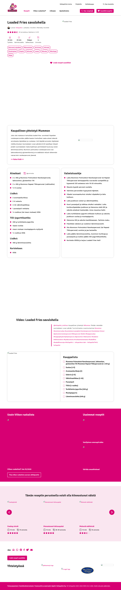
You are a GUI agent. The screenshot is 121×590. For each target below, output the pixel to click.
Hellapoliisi (19, 28)
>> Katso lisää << (17, 159)
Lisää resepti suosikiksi (17, 558)
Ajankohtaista (64, 11)
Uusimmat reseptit (93, 414)
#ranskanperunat (85, 331)
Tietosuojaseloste (12, 586)
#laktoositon (87, 337)
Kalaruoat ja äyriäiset (14, 47)
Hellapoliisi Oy (61, 586)
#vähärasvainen (58, 339)
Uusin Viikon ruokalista (20, 414)
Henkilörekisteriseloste (26, 586)
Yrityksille (78, 4)
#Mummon (87, 325)
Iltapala (21, 51)
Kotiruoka (29, 51)
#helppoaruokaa (90, 334)
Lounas (37, 51)
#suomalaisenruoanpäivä (72, 331)
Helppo (10, 55)
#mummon (98, 328)
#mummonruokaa (59, 331)
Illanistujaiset (12, 51)
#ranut (102, 331)
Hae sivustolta (109, 4)
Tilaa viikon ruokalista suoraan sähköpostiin (24, 475)
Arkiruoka (46, 47)
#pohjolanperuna (69, 337)
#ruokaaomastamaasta (81, 339)
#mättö (83, 334)
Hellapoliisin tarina (66, 4)
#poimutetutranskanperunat (62, 334)
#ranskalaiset (95, 331)
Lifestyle (53, 11)
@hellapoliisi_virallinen (61, 325)
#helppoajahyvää (59, 337)
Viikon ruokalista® (39, 11)
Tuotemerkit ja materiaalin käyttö (45, 586)
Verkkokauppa (89, 4)
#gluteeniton (79, 337)
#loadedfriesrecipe (59, 342)
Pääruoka (44, 51)
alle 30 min (38, 47)
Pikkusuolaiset (28, 47)
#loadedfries (92, 339)
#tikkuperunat (75, 334)
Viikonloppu (53, 51)
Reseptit (27, 11)
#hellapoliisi (69, 342)
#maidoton (95, 337)
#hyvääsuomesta (69, 339)
